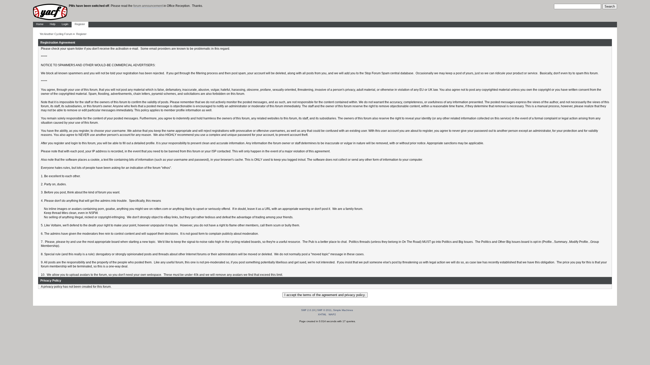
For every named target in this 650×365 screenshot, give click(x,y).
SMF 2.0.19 (308, 310)
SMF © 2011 (324, 310)
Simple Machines (343, 310)
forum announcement (148, 6)
